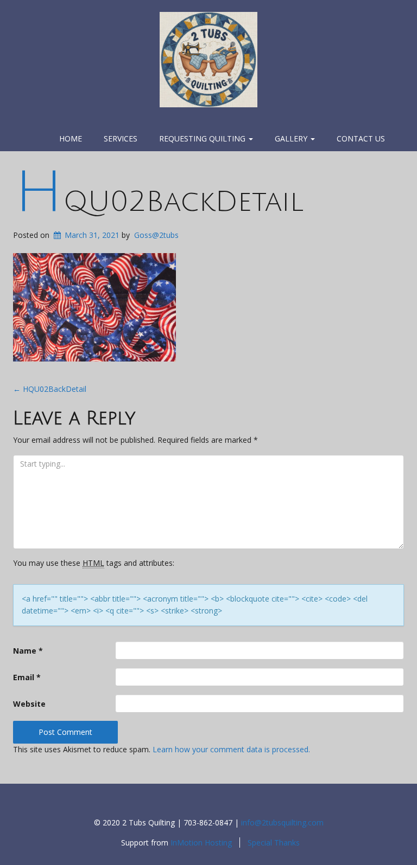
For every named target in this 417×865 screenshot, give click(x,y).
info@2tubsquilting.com (282, 822)
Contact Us (361, 138)
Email (27, 677)
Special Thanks (274, 842)
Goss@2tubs (156, 235)
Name (28, 650)
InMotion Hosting (201, 842)
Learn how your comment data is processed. (231, 749)
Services (120, 138)
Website (29, 704)
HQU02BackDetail (159, 201)
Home (70, 138)
